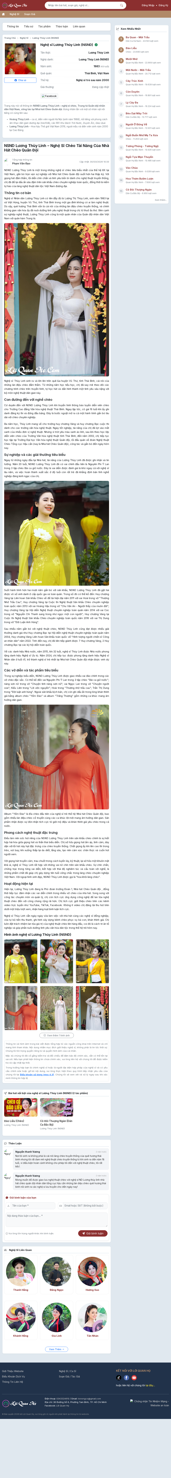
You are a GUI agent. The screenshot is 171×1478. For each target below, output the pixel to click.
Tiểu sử (28, 26)
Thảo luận (62, 26)
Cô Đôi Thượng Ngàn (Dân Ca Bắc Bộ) (56, 1122)
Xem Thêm (55, 1349)
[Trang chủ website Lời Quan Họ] (3, 14)
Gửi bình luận (94, 1233)
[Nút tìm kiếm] (122, 5)
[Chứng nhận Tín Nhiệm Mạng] (149, 1403)
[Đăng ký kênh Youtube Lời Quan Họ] (134, 1378)
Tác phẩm (44, 26)
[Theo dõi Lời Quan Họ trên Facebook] (127, 1378)
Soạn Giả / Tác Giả (69, 1376)
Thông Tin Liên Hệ (12, 1381)
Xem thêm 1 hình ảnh (58, 1035)
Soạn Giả (29, 14)
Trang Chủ (10, 38)
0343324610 (63, 1398)
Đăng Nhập (148, 5)
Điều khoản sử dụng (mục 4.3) (37, 1074)
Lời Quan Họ (62, 1405)
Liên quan (79, 26)
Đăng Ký (163, 5)
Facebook (51, 96)
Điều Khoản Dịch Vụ (13, 1376)
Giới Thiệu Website (13, 1371)
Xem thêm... (161, 200)
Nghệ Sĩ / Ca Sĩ (67, 1371)
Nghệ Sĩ (14, 14)
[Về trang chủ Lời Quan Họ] (20, 1403)
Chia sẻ (22, 80)
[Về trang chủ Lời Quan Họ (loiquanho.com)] (15, 5)
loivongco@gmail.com (89, 1398)
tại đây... (150, 1385)
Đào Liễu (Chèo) (14, 1121)
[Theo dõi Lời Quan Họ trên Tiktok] (120, 1378)
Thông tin (13, 26)
